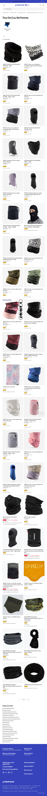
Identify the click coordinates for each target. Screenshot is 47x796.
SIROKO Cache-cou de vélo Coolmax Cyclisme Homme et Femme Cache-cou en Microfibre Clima (13, 585)
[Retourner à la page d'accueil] (22, 5)
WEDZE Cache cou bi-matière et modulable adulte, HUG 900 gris (11, 128)
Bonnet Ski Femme (6, 710)
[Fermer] (44, 1)
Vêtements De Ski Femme (8, 720)
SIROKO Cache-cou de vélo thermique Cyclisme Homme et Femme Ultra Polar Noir (34, 551)
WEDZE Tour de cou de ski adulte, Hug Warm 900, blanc (12, 420)
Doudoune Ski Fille (6, 726)
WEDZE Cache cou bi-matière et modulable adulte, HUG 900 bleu (32, 387)
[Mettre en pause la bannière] (42, 1)
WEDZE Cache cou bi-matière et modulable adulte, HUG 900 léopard (33, 65)
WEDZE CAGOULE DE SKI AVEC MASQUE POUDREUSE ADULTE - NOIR (12, 259)
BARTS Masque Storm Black (10, 517)
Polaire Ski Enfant (6, 741)
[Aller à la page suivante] (28, 699)
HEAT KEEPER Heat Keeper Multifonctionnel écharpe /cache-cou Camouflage (33, 618)
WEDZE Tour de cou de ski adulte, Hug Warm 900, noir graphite (33, 322)
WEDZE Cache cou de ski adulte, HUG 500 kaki (12, 289)
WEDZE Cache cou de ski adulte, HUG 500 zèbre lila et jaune (33, 485)
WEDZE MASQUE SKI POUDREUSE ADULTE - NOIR (32, 161)
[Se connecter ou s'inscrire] (40, 5)
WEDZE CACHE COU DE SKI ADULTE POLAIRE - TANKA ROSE (32, 420)
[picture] (12, 52)
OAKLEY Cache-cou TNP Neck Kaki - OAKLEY (12, 617)
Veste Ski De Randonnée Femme (9, 711)
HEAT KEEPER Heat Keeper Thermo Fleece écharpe (32, 651)
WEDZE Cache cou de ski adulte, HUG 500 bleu (33, 96)
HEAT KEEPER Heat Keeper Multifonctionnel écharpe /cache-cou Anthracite (12, 652)
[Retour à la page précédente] (18, 699)
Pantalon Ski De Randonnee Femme (10, 713)
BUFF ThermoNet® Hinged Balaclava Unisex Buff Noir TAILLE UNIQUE (33, 226)
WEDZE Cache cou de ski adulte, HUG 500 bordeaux (12, 355)
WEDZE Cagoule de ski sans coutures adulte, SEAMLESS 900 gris (33, 355)
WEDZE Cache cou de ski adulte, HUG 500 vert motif (33, 289)
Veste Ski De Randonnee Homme (9, 731)
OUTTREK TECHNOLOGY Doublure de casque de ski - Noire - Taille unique (12, 550)
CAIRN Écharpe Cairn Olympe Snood (33, 684)
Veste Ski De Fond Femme (8, 715)
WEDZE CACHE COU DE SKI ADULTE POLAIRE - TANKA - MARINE (11, 226)
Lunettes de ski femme (7, 727)
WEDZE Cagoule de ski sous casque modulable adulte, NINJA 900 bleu (12, 485)
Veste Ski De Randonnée (7, 729)
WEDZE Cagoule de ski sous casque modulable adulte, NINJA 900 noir (33, 193)
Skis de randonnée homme (8, 734)
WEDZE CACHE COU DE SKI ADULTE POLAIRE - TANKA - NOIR (11, 96)
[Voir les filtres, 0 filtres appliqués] (4, 36)
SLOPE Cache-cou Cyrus (9, 386)
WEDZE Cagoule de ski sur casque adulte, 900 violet (11, 193)
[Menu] (3, 5)
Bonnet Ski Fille (5, 724)
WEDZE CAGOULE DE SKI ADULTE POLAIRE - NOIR (32, 128)
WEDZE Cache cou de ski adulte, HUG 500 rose (12, 322)
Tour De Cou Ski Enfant (7, 29)
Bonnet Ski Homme (6, 736)
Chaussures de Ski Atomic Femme (9, 733)
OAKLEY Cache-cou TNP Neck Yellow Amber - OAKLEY (33, 584)
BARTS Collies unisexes (30, 517)
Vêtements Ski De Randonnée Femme (10, 717)
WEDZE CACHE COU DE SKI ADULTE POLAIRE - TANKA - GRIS (11, 452)
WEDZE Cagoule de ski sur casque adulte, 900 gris (11, 161)
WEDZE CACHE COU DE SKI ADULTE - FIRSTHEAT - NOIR (12, 65)
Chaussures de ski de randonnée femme (11, 719)
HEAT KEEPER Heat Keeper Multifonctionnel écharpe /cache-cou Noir (12, 686)
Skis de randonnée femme (8, 708)
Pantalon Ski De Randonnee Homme (10, 738)
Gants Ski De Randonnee (7, 740)
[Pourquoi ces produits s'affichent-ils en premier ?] (3, 39)
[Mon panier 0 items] (43, 5)
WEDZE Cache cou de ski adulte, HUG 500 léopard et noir (33, 259)
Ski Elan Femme (5, 722)
